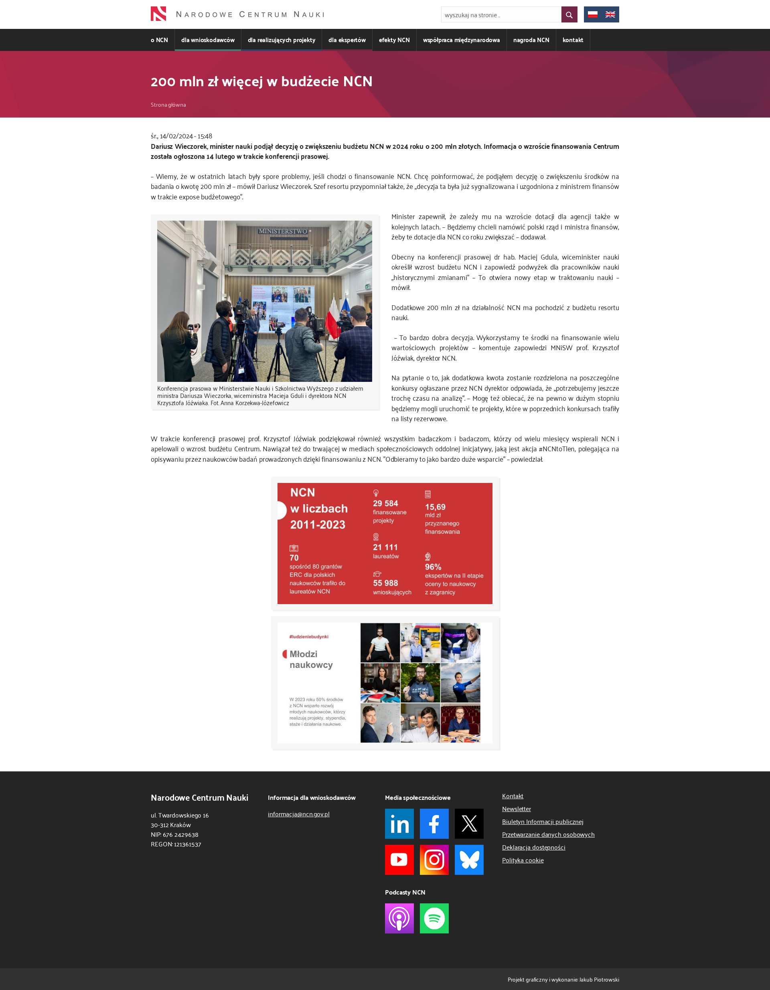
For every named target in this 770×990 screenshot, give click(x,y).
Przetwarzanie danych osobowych (548, 834)
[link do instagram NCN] (434, 860)
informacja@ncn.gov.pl (299, 813)
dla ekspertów (346, 39)
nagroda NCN (531, 39)
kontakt (573, 39)
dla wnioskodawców (208, 39)
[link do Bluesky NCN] (469, 860)
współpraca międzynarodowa (461, 39)
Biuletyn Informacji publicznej (543, 821)
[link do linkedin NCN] (399, 824)
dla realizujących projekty (282, 39)
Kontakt (512, 795)
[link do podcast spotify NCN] (434, 918)
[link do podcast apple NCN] (399, 918)
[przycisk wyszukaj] (569, 14)
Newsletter (516, 808)
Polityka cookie (523, 859)
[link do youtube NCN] (399, 860)
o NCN (159, 39)
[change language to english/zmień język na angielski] (610, 14)
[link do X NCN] (469, 824)
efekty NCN (394, 39)
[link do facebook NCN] (434, 824)
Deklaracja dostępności (533, 846)
